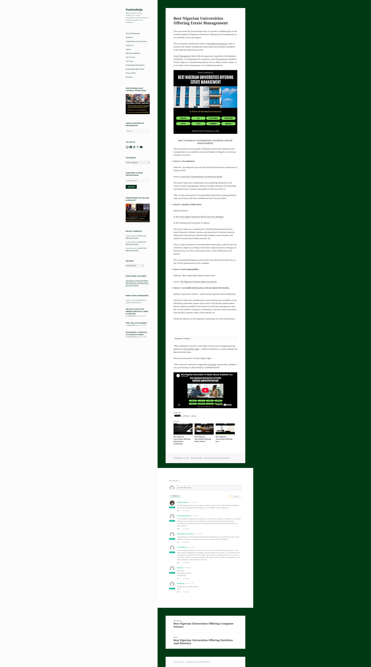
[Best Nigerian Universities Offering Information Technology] (183, 429)
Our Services (130, 57)
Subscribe (131, 187)
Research (129, 77)
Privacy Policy (131, 73)
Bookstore (129, 37)
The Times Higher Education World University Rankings (200, 216)
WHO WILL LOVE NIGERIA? (136, 323)
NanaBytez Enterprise (217, 43)
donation (212, 364)
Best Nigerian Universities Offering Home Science (203, 439)
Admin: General (211, 458)
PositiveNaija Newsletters (135, 65)
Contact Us (129, 45)
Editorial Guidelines (133, 53)
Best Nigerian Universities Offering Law (224, 439)
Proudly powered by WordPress (198, 662)
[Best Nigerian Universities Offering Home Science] (204, 429)
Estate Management (182, 56)
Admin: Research (223, 458)
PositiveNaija (134, 9)
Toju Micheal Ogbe (191, 349)
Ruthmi (180, 568)
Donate (128, 49)
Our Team (129, 61)
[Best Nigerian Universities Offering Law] (225, 429)
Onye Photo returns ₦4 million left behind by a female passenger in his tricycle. (137, 283)
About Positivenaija (133, 33)
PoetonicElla (131, 316)
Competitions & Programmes (136, 41)
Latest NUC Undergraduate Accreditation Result (201, 176)
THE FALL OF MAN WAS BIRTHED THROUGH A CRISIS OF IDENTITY (137, 311)
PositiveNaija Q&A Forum (135, 69)
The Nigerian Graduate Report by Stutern (198, 281)
